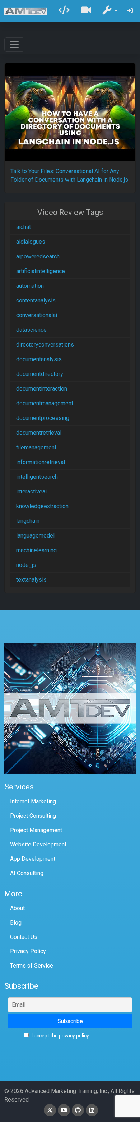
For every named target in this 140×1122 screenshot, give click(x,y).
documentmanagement (44, 403)
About (17, 908)
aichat (23, 227)
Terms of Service (31, 965)
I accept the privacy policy (60, 1036)
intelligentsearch (37, 476)
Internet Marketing (33, 801)
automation (30, 285)
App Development (32, 858)
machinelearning (36, 550)
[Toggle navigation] (14, 44)
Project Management (36, 830)
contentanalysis (36, 300)
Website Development (38, 844)
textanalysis (31, 579)
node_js (26, 565)
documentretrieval (38, 432)
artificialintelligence (40, 271)
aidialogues (30, 241)
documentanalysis (39, 359)
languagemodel (35, 535)
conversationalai (36, 315)
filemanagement (36, 447)
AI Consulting (26, 873)
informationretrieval (40, 462)
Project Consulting (33, 815)
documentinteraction (41, 388)
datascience (31, 329)
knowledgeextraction (42, 506)
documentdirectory (39, 374)
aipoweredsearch (38, 256)
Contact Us (23, 937)
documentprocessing (42, 418)
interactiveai (31, 491)
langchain (27, 520)
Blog (16, 922)
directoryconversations (45, 344)
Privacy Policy (28, 951)
